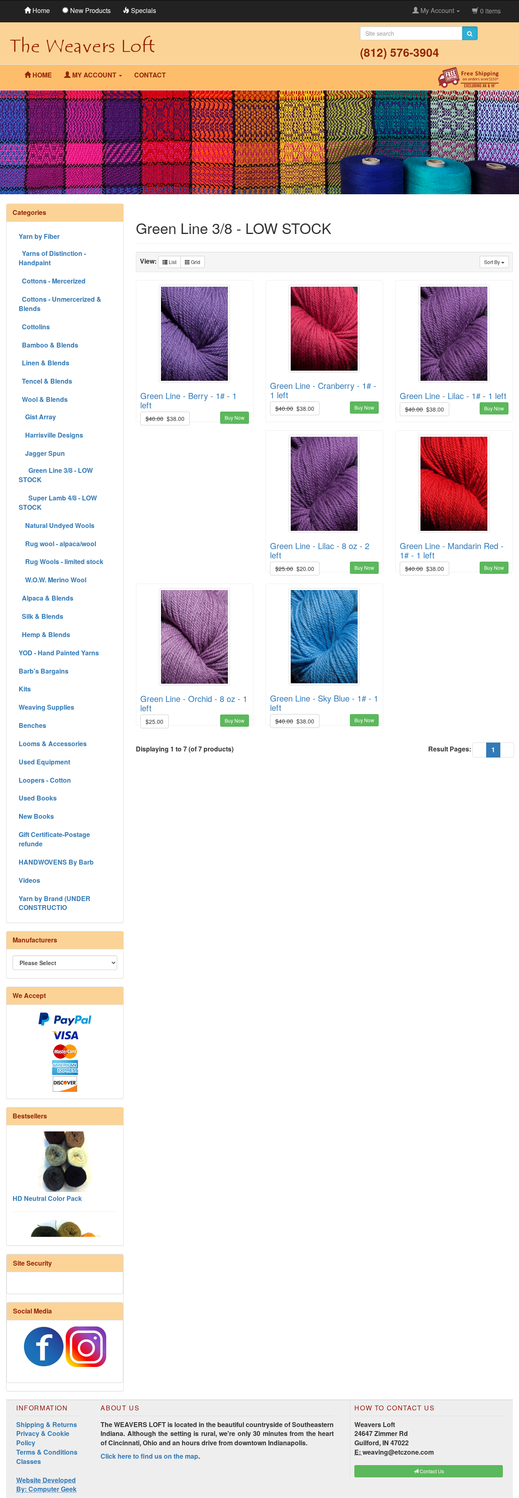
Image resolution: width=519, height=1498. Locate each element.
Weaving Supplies (46, 707)
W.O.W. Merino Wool (52, 579)
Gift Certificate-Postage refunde (54, 839)
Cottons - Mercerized (52, 280)
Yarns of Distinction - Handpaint (52, 258)
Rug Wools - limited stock (61, 561)
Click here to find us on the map (149, 1456)
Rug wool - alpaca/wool (57, 543)
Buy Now (234, 417)
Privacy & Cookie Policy (42, 1438)
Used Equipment (44, 761)
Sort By (492, 261)
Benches (32, 725)
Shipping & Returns (46, 1424)
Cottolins (34, 326)
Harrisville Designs (51, 435)
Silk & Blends (41, 616)
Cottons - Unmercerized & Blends (60, 303)
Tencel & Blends (45, 381)
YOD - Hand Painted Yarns (59, 652)
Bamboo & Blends (48, 345)
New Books (36, 816)
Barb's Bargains (44, 671)
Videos (29, 880)
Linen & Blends (44, 362)
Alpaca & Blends (46, 598)
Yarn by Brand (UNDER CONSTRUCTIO (54, 903)
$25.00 (154, 721)
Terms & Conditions (46, 1452)
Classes (28, 1461)
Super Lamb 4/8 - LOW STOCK (58, 502)
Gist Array (37, 416)
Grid (195, 261)
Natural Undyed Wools (56, 525)
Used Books (38, 798)
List (171, 261)
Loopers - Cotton (45, 780)
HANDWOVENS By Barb (56, 862)
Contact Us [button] (431, 1471)
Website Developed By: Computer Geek (46, 1484)
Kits (25, 688)
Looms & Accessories (53, 743)
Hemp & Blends (44, 634)
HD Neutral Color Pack (47, 1177)
